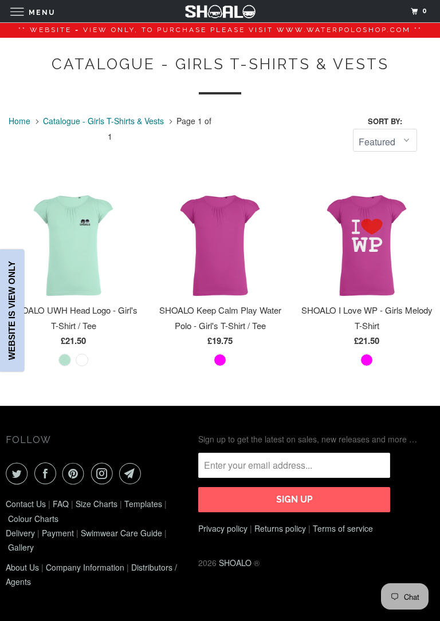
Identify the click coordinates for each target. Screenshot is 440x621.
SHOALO (235, 562)
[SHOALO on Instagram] (104, 473)
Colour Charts (33, 518)
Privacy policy (222, 528)
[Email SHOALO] (132, 473)
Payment (58, 533)
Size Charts (96, 503)
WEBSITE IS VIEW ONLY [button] (12, 310)
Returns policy (280, 528)
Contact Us (26, 503)
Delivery (20, 533)
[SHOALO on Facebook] (47, 473)
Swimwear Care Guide (121, 533)
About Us (22, 567)
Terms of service (343, 528)
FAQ (61, 503)
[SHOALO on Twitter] (19, 473)
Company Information (85, 567)
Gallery (21, 547)
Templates (143, 503)
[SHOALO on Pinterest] (75, 473)
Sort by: (385, 121)
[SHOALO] (220, 11)
